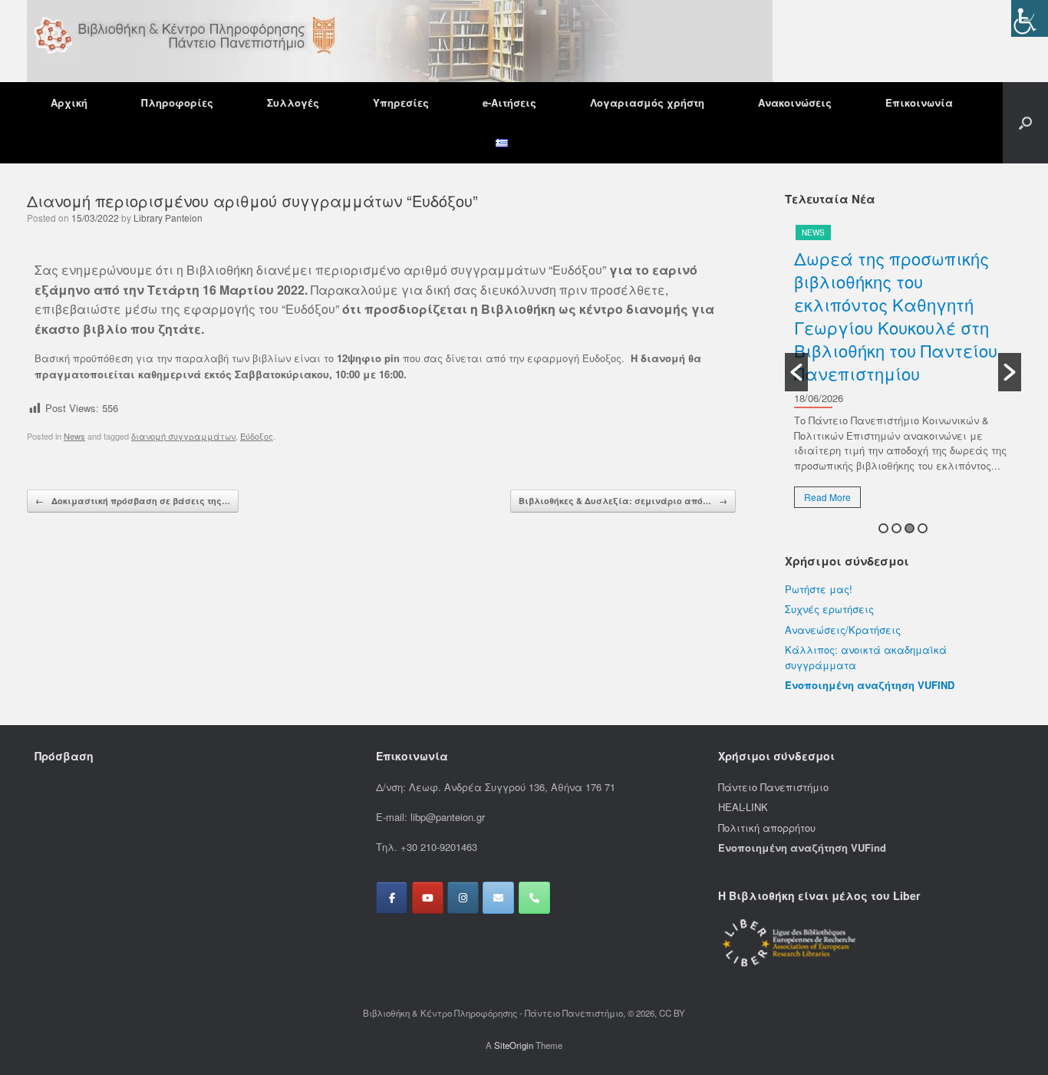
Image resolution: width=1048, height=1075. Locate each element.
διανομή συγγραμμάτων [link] (183, 436)
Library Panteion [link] (168, 217)
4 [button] (923, 528)
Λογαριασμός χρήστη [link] (647, 102)
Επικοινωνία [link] (919, 102)
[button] (1025, 122)
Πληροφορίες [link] (177, 102)
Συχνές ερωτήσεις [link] (829, 609)
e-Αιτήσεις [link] (509, 102)
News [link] (74, 436)
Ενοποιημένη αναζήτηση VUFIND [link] (869, 685)
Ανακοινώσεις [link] (795, 102)
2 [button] (896, 528)
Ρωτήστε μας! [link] (818, 589)
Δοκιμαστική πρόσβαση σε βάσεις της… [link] (132, 500)
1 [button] (883, 528)
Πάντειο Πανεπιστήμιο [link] (773, 787)
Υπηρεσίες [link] (401, 102)
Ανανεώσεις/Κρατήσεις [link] (843, 629)
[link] (1029, 18)
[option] (903, 372)
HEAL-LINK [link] (743, 807)
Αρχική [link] (69, 102)
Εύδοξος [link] (256, 436)
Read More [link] (827, 496)
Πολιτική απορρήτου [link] (767, 827)
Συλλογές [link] (293, 102)
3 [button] (910, 528)
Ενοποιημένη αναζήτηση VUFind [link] (802, 847)
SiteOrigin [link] (513, 1045)
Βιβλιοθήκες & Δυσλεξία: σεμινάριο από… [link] (623, 500)
